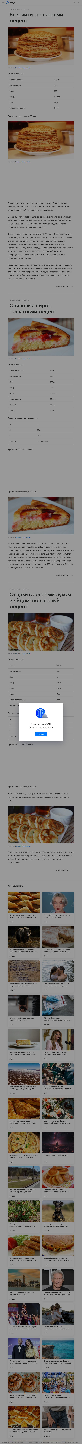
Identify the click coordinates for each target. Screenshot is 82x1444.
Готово (41, 734)
